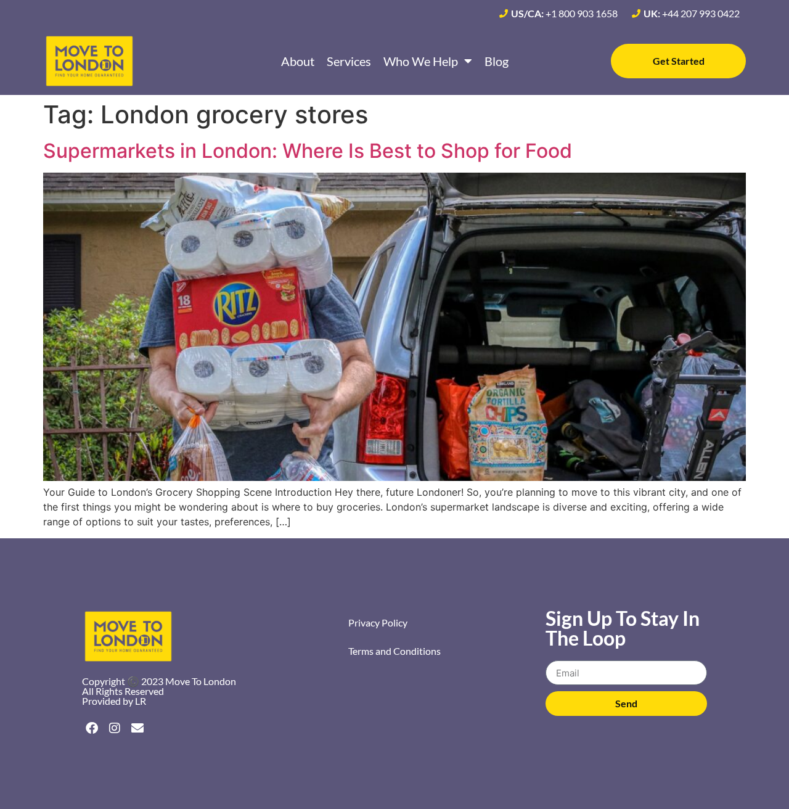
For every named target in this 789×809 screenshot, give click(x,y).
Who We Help (420, 61)
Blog (496, 61)
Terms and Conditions (394, 651)
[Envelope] (137, 728)
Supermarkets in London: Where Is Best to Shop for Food (307, 151)
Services (349, 61)
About (297, 61)
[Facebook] (92, 728)
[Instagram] (115, 728)
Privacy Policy (377, 622)
